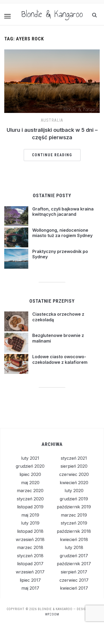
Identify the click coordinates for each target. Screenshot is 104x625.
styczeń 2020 (30, 498)
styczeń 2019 (74, 523)
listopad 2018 (30, 531)
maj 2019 (30, 515)
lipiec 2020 (30, 474)
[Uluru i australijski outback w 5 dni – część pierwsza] (52, 52)
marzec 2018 (30, 547)
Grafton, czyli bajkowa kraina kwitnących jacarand (63, 211)
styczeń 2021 (74, 458)
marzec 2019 (74, 515)
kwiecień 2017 (74, 588)
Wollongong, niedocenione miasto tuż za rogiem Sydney (62, 232)
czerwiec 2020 (74, 474)
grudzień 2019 (74, 498)
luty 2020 (74, 490)
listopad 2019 (30, 506)
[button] (7, 16)
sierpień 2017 (74, 572)
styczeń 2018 (30, 555)
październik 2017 (74, 563)
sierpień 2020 (74, 466)
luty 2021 (30, 458)
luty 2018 (74, 547)
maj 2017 (30, 588)
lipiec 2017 (30, 580)
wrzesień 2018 (30, 539)
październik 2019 (74, 506)
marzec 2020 (30, 490)
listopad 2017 (30, 563)
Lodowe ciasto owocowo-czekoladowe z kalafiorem (59, 359)
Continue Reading (52, 155)
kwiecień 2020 (74, 482)
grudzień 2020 (30, 466)
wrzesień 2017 (30, 572)
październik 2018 (74, 531)
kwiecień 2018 (74, 539)
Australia (52, 120)
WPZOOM (52, 614)
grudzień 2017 (74, 555)
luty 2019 (30, 523)
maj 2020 (30, 482)
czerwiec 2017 (74, 580)
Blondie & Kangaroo (52, 14)
